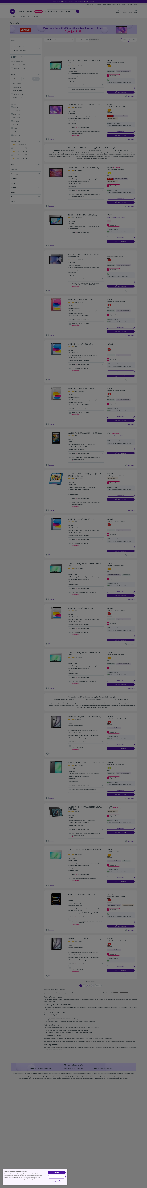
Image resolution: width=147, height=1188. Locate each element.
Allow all (56, 1172)
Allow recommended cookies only (56, 1176)
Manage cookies (56, 1181)
